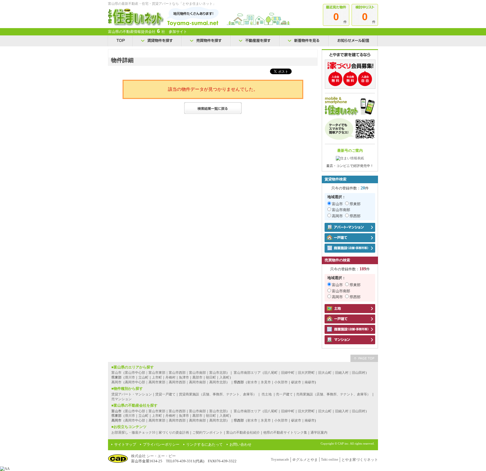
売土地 (267, 394)
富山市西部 (177, 411)
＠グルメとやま (305, 460)
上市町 (157, 377)
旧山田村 (358, 411)
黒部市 (197, 377)
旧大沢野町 (306, 411)
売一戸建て (284, 394)
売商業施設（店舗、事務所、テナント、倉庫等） (333, 394)
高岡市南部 (197, 420)
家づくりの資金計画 (174, 432)
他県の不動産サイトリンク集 (285, 432)
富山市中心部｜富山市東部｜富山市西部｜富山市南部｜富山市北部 (175, 373)
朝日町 (211, 377)
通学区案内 (318, 432)
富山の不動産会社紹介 (243, 432)
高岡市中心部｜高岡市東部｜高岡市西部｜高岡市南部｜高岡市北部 (175, 382)
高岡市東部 (156, 420)
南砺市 (310, 382)
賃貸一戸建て (165, 394)
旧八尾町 (271, 411)
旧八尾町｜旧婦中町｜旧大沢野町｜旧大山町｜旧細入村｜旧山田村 (314, 373)
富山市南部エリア (247, 373)
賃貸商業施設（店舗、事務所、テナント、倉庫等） (217, 394)
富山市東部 (156, 411)
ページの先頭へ (364, 358)
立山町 (143, 377)
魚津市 (184, 377)
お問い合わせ (240, 444)
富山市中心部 (135, 411)
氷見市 (266, 382)
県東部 (355, 204)
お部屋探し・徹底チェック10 (133, 432)
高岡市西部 (177, 420)
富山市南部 (341, 210)
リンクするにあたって (204, 444)
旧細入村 (341, 411)
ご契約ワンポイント (207, 432)
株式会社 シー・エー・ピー (153, 456)
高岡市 (337, 216)
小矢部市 (281, 382)
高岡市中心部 (135, 420)
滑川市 (130, 377)
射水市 (252, 382)
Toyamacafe (280, 459)
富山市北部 (217, 411)
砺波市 (296, 382)
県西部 (355, 216)
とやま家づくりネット (359, 460)
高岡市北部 (217, 420)
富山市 (337, 204)
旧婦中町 (287, 411)
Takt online (329, 459)
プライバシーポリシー (161, 444)
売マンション (121, 399)
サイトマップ (125, 444)
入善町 (224, 377)
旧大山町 (325, 411)
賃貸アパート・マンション (131, 394)
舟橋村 (170, 377)
